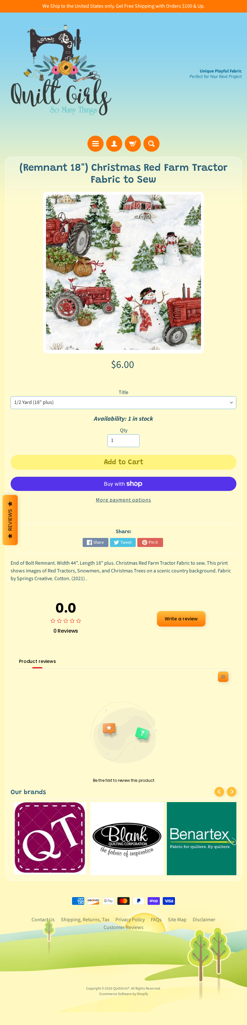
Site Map (177, 919)
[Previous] (219, 792)
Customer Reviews (123, 927)
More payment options (123, 499)
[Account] (114, 144)
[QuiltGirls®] (61, 74)
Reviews (10, 520)
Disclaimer (204, 919)
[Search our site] (151, 144)
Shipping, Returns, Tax (85, 919)
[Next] (231, 792)
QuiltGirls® (121, 988)
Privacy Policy (130, 919)
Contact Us (43, 919)
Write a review (181, 619)
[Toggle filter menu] (223, 676)
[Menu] (95, 144)
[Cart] (133, 144)
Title (123, 392)
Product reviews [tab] (37, 661)
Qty (123, 430)
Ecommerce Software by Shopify (123, 993)
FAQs (156, 919)
